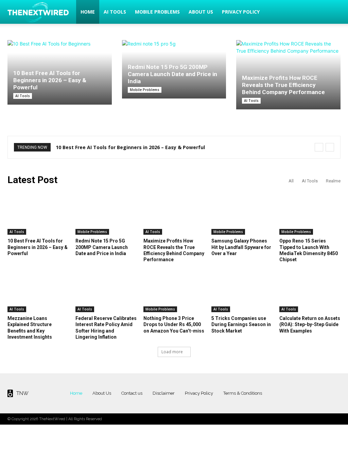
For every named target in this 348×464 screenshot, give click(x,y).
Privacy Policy (241, 11)
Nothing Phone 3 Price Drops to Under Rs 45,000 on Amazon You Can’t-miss (173, 324)
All (291, 180)
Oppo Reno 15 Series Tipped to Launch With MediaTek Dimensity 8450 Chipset (308, 250)
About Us (201, 11)
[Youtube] (335, 393)
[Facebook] (298, 393)
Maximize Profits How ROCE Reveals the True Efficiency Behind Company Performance (283, 84)
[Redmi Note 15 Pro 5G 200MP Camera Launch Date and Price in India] (106, 213)
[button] (332, 12)
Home (88, 11)
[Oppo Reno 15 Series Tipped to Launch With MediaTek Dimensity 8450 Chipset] (310, 213)
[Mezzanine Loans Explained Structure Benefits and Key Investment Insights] (38, 290)
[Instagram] (310, 393)
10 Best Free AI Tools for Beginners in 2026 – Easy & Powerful (49, 80)
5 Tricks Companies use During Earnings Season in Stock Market (241, 324)
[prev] (319, 147)
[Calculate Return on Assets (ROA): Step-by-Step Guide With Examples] (310, 290)
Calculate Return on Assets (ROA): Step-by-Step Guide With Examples (309, 324)
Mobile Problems (157, 11)
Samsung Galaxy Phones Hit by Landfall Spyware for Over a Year (241, 247)
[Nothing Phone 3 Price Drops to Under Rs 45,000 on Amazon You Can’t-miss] (174, 290)
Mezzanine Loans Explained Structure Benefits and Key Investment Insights (29, 328)
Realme (333, 180)
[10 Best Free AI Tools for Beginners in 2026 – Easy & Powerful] (38, 213)
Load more (172, 352)
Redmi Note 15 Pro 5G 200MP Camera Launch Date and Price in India (172, 74)
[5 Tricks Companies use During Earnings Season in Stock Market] (242, 290)
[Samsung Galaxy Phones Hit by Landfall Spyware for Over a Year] (242, 213)
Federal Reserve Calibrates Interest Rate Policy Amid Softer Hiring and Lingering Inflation (106, 328)
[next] (330, 147)
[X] (323, 393)
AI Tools (115, 11)
